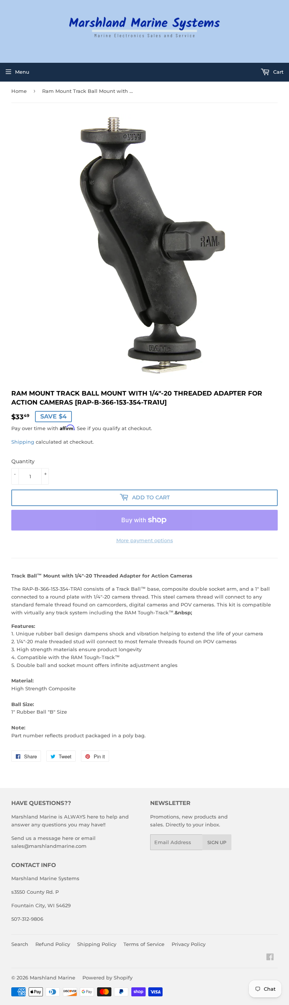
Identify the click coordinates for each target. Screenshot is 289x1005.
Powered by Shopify (107, 978)
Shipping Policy (96, 944)
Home (19, 91)
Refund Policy (52, 944)
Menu (22, 72)
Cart (277, 72)
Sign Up (217, 842)
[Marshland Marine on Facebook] (270, 958)
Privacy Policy (188, 944)
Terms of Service (143, 944)
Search (19, 944)
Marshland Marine (52, 978)
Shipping (22, 442)
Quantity (23, 461)
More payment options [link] (144, 540)
